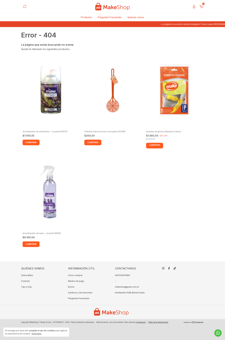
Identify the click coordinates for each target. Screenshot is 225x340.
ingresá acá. (141, 322)
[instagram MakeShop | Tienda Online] (163, 268)
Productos (86, 17)
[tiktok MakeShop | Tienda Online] (174, 268)
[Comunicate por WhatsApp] (218, 333)
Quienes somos (135, 17)
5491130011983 (122, 275)
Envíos (71, 287)
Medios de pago (76, 281)
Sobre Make (27, 275)
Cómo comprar (75, 275)
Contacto (25, 281)
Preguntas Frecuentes (110, 17)
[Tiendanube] (193, 322)
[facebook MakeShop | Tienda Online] (169, 268)
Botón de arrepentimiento (158, 322)
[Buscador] (24, 7)
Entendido (37, 333)
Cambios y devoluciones (80, 292)
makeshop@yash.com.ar (127, 287)
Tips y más (26, 287)
